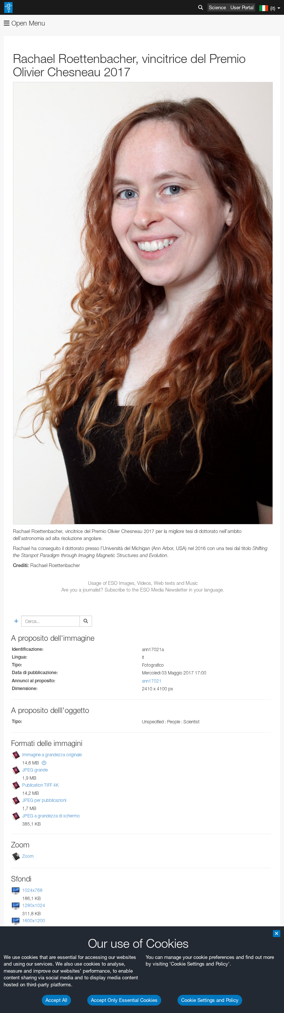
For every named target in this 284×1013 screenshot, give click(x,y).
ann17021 (152, 681)
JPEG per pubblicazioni (44, 800)
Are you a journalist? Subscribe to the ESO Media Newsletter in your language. (142, 590)
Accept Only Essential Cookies (124, 1000)
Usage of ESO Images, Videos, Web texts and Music (143, 583)
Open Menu (27, 23)
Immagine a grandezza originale (52, 754)
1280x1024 (33, 905)
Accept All (56, 1000)
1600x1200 (33, 920)
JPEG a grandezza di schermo (51, 816)
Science (217, 7)
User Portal (242, 7)
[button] (44, 763)
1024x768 (32, 890)
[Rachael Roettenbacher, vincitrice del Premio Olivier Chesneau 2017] (143, 303)
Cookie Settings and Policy (210, 1000)
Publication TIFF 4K (40, 785)
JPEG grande (35, 770)
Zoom (28, 856)
